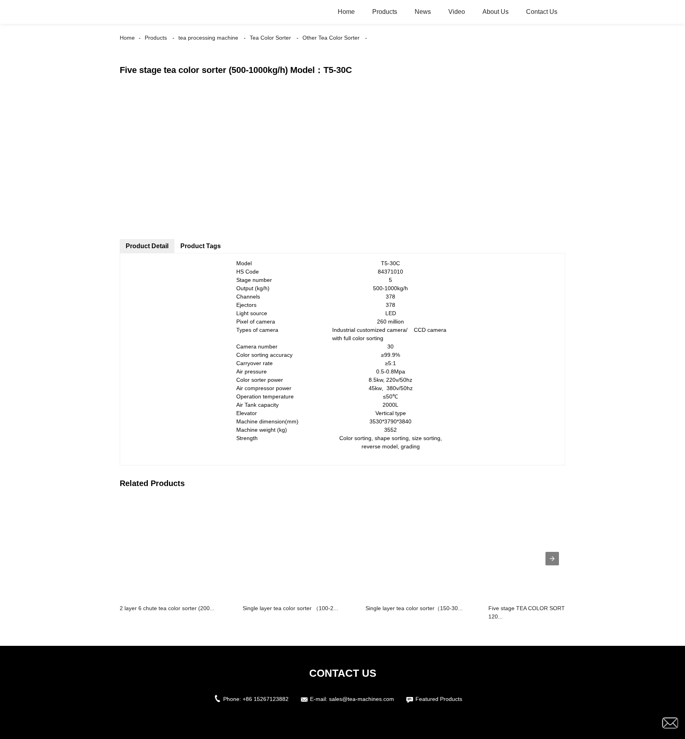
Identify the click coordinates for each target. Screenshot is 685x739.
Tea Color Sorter (270, 37)
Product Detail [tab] (147, 246)
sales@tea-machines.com (361, 699)
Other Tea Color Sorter (331, 37)
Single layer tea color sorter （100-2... (290, 608)
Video (456, 11)
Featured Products (438, 699)
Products (384, 11)
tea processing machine (208, 37)
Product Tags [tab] (200, 246)
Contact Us (541, 11)
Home (346, 11)
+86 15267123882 (266, 699)
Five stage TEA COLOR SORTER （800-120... (539, 612)
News (423, 11)
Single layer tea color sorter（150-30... (414, 608)
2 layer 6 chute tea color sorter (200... (167, 608)
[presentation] (552, 558)
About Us (495, 11)
